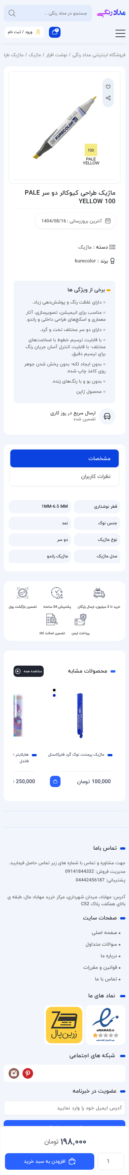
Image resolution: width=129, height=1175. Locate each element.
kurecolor (85, 261)
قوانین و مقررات (100, 967)
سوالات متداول (101, 944)
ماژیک (34, 55)
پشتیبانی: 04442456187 (100, 880)
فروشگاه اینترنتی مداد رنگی (98, 55)
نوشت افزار (56, 55)
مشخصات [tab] (99, 458)
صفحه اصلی (104, 932)
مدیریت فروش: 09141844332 (95, 871)
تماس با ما (106, 979)
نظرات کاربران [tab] (95, 476)
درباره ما (109, 956)
